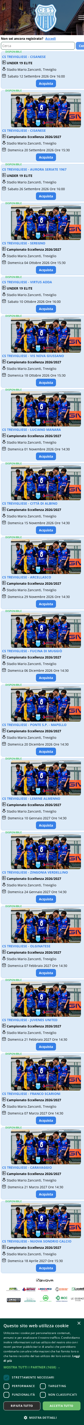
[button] (42, 1367)
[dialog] (42, 1371)
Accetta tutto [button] (61, 1406)
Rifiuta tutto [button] (22, 1406)
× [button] (78, 1323)
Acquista (46, 83)
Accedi (50, 38)
